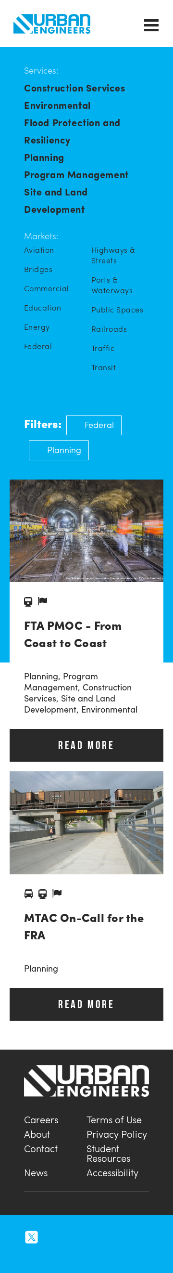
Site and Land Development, (69, 703)
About (37, 1133)
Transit (103, 367)
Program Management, (61, 681)
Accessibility (112, 1171)
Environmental (57, 105)
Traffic (102, 348)
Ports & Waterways (112, 285)
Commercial (46, 288)
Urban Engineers (51, 23)
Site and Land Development (56, 200)
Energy (37, 327)
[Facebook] (73, 1235)
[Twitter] (31, 1235)
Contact (41, 1147)
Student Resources (108, 1152)
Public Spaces (117, 309)
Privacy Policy (116, 1133)
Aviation (39, 250)
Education (42, 307)
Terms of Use (114, 1118)
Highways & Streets (113, 255)
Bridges (38, 269)
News (36, 1171)
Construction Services (74, 87)
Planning (44, 157)
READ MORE (86, 745)
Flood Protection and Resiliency (72, 130)
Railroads (109, 329)
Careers (41, 1118)
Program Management (76, 174)
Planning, (43, 676)
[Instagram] (53, 1235)
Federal (38, 346)
